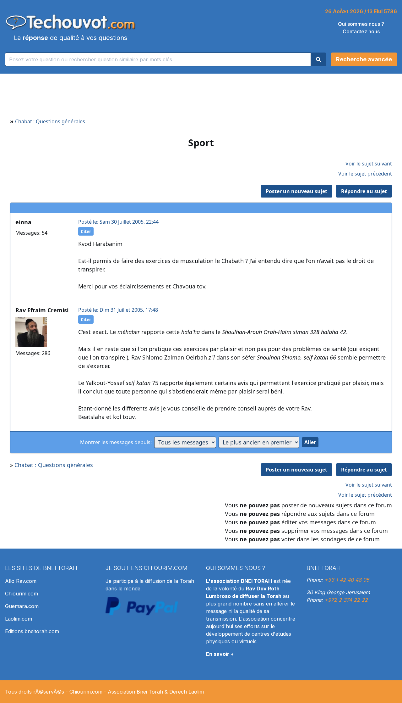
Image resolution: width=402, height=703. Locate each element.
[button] (364, 59)
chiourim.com (165, 568)
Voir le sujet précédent (365, 173)
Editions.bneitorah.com (32, 631)
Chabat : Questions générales (50, 121)
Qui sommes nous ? (361, 24)
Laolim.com (18, 619)
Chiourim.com (21, 593)
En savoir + (220, 654)
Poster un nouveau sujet (296, 191)
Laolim (196, 692)
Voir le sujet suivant (368, 163)
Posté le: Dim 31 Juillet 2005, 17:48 (118, 309)
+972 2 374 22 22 (346, 600)
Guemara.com (22, 606)
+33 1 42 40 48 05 (346, 580)
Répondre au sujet (364, 191)
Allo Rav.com (20, 581)
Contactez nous (361, 31)
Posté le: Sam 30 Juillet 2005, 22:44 (118, 221)
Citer (86, 231)
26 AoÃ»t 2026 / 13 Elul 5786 (361, 11)
